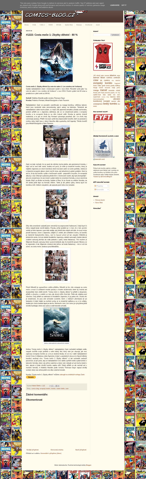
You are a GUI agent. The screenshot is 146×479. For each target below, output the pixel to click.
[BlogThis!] (52, 386)
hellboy (117, 85)
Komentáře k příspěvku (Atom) (51, 453)
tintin (118, 97)
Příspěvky (99, 186)
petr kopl (101, 92)
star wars (116, 95)
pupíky (113, 92)
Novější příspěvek (33, 450)
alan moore (105, 75)
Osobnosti (88, 25)
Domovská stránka (57, 450)
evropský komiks (45, 388)
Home (26, 25)
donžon (118, 80)
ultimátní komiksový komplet (106, 100)
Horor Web (99, 202)
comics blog (35, 388)
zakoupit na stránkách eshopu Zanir (72, 374)
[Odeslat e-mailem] (50, 386)
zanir (67, 388)
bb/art (102, 78)
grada (112, 85)
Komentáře (100, 189)
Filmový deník (100, 200)
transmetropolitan (98, 99)
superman (96, 97)
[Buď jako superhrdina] (103, 70)
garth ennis (106, 85)
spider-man (97, 95)
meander (111, 90)
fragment (117, 83)
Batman (79, 25)
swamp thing (105, 97)
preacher (107, 92)
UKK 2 (42, 25)
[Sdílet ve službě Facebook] (56, 386)
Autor (98, 25)
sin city (117, 92)
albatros (113, 75)
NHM (51, 25)
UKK (34, 25)
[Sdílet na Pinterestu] (58, 386)
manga (96, 90)
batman (96, 78)
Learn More (114, 5)
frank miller (97, 85)
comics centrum (113, 78)
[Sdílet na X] (54, 386)
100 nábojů (96, 75)
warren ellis (115, 101)
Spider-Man (69, 25)
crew (95, 80)
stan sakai (107, 95)
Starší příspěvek (80, 450)
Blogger (88, 465)
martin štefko (61, 388)
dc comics (105, 80)
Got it (124, 5)
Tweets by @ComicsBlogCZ (102, 176)
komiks (53, 388)
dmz (113, 80)
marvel (103, 90)
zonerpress (97, 104)
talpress (113, 97)
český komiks (110, 103)
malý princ (116, 87)
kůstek (101, 87)
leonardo (107, 87)
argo (118, 75)
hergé (95, 87)
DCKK (58, 25)
